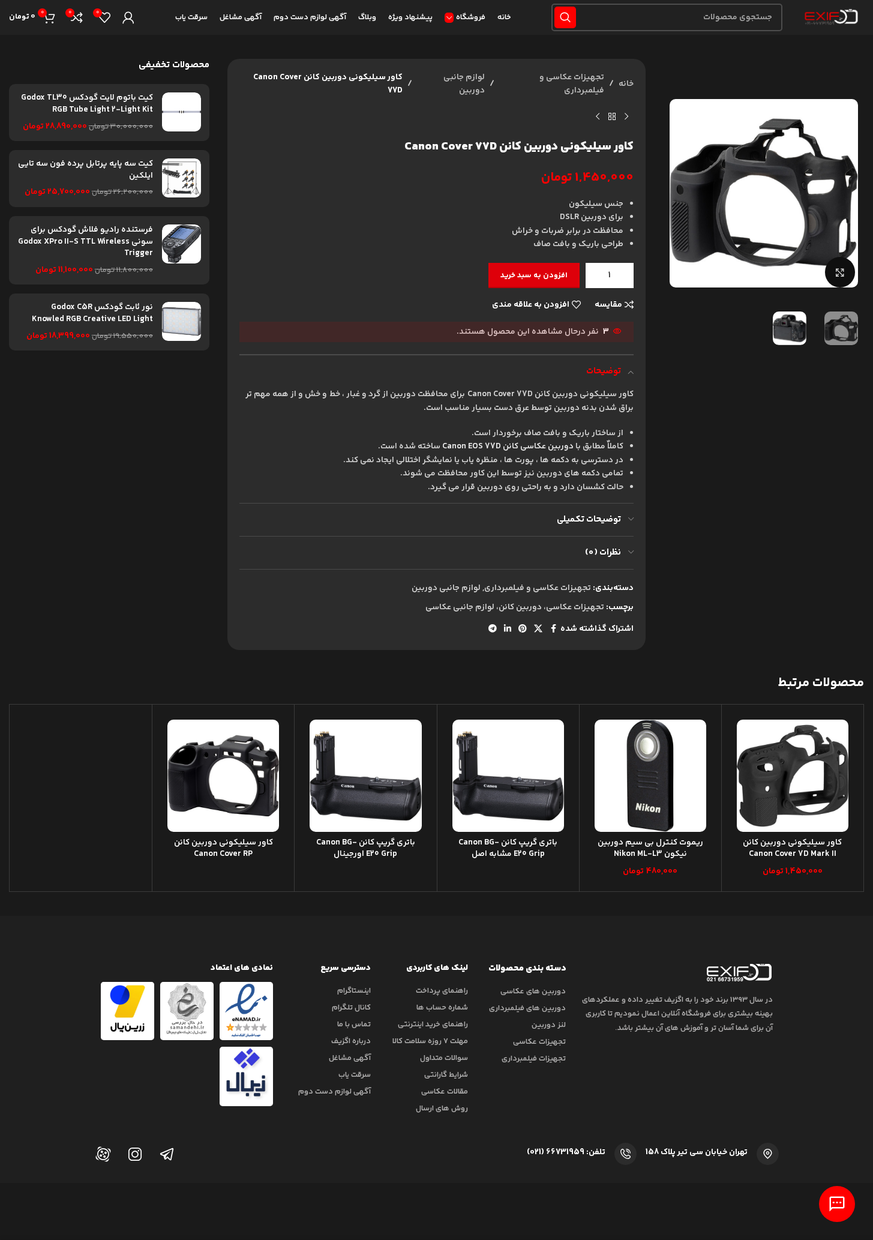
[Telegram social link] (492, 629)
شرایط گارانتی (446, 1075)
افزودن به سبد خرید (534, 275)
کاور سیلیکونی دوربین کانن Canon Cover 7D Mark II (792, 848)
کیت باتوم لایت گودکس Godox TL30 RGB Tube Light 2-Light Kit (87, 104)
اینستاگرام (354, 991)
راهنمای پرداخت (442, 991)
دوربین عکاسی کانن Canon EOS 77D (508, 446)
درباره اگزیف (351, 1041)
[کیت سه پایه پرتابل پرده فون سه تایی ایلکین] (181, 178)
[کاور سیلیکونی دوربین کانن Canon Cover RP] (223, 775)
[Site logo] (829, 17)
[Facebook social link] (553, 629)
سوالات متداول (444, 1058)
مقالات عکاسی (444, 1092)
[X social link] (538, 629)
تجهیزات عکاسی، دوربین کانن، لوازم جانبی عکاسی (514, 607)
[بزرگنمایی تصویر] (840, 272)
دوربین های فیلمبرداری (527, 1008)
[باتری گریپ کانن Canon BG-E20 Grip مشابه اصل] (508, 775)
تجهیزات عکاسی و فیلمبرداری (571, 84)
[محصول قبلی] (626, 117)
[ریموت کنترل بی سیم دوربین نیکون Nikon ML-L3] (650, 775)
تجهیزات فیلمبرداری (534, 1059)
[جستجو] (565, 17)
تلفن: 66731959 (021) (566, 1152)
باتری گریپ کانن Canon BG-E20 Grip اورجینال (365, 848)
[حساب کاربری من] (128, 17)
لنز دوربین (549, 1025)
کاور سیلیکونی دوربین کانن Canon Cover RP (223, 848)
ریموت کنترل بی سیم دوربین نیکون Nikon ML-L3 (650, 848)
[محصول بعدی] (597, 117)
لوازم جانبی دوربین (464, 84)
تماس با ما (354, 1025)
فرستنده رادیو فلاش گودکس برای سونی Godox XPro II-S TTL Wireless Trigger (85, 242)
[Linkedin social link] (507, 629)
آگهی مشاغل (350, 1058)
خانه (626, 84)
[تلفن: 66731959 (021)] (625, 1154)
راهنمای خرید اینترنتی (433, 1025)
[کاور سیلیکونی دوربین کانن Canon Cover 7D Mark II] (792, 775)
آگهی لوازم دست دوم (334, 1092)
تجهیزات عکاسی (539, 1042)
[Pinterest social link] (522, 629)
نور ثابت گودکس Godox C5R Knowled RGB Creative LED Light (92, 313)
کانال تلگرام (351, 1008)
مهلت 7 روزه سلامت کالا (430, 1041)
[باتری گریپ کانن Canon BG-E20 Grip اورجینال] (365, 775)
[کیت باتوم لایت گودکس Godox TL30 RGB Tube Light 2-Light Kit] (181, 112)
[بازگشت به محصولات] (612, 117)
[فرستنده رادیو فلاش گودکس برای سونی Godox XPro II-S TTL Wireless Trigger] (181, 250)
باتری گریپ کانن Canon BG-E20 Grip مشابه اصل (507, 848)
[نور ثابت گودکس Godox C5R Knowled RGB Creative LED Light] (181, 322)
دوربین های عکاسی (533, 992)
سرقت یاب (354, 1075)
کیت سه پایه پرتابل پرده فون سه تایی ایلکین (85, 170)
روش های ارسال (442, 1109)
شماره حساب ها (442, 1008)
